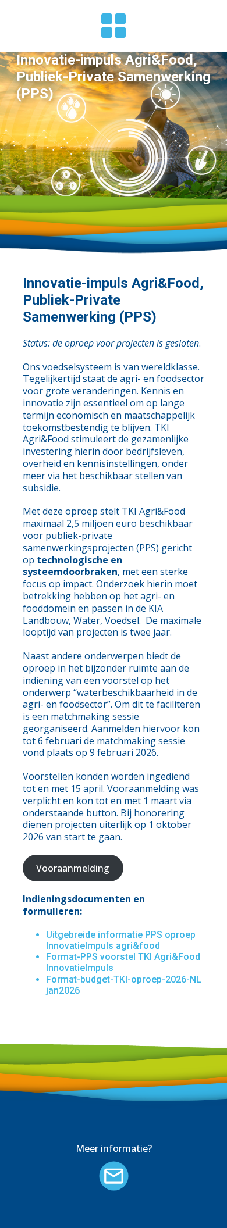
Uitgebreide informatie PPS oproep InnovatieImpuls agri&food (121, 940)
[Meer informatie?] (114, 1176)
